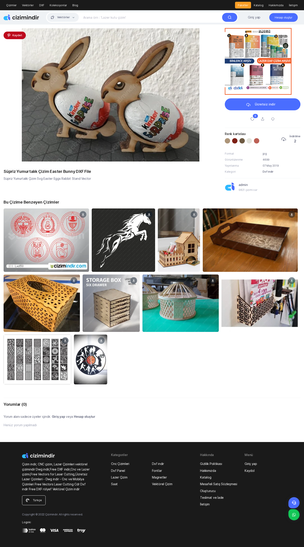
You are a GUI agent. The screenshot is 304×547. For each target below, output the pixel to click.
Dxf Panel (118, 470)
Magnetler (159, 477)
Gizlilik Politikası (211, 464)
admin (243, 185)
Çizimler (11, 5)
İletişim (293, 5)
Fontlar (157, 470)
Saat (114, 484)
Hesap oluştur (84, 416)
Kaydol (250, 470)
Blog (75, 5)
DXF (41, 5)
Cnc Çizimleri (120, 464)
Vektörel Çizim (162, 484)
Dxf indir (268, 171)
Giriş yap (254, 17)
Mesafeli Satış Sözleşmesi (218, 484)
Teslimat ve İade (212, 497)
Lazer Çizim (119, 477)
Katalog (258, 5)
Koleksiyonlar (58, 5)
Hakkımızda (276, 5)
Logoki (26, 522)
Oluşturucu (208, 491)
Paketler (243, 5)
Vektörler (28, 5)
